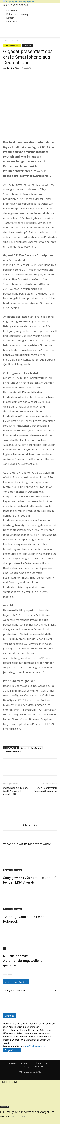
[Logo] (14, 43)
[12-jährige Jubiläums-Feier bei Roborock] (30, 898)
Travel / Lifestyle (24, 1066)
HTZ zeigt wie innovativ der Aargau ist (27, 1112)
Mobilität (4, 1107)
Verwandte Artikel (15, 844)
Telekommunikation (13, 751)
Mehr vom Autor (39, 844)
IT (5, 948)
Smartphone (36, 748)
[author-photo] (30, 820)
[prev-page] (5, 973)
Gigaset (24, 748)
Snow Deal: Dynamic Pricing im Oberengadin (45, 790)
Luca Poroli (5, 1116)
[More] (34, 75)
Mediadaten (12, 21)
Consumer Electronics (12, 870)
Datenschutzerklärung (17, 14)
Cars (46, 1063)
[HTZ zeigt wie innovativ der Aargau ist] (30, 1096)
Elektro (39, 1063)
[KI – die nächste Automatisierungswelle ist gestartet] (30, 938)
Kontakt (10, 17)
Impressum (12, 10)
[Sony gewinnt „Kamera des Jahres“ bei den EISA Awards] (30, 859)
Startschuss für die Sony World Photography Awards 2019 (15, 791)
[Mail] (4, 27)
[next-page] (10, 973)
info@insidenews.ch (35, 1046)
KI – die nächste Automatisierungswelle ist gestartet (23, 960)
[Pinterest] (20, 75)
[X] (13, 75)
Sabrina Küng (13, 68)
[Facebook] (6, 75)
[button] (8, 33)
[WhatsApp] (27, 75)
